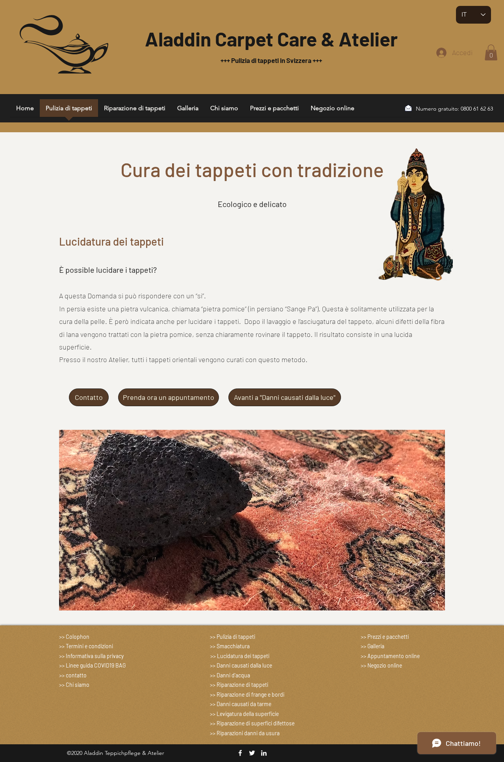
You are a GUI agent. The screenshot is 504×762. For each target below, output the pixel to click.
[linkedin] (264, 753)
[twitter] (252, 753)
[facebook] (240, 753)
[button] (491, 52)
